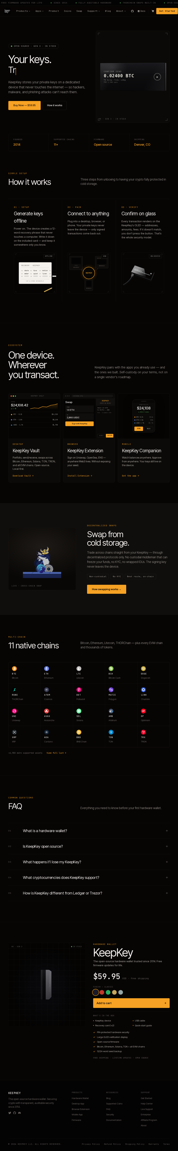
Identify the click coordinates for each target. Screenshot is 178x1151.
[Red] (101, 992)
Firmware (76, 1120)
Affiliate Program (149, 1120)
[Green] (108, 992)
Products (22, 11)
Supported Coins (114, 1103)
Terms (166, 1144)
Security (110, 1114)
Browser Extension (81, 1109)
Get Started (167, 11)
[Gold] (114, 992)
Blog (108, 11)
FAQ (108, 1109)
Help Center (147, 1103)
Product (54, 11)
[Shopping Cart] (153, 11)
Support (92, 11)
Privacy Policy (91, 1144)
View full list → (56, 753)
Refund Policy (112, 1144)
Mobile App (77, 1114)
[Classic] (95, 992)
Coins (67, 11)
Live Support (147, 1109)
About (119, 11)
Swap (79, 11)
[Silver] (120, 992)
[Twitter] (9, 1113)
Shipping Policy (135, 1144)
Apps (38, 11)
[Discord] (19, 1113)
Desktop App (78, 1103)
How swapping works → (106, 589)
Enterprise (146, 1114)
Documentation (114, 1120)
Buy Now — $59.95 (24, 105)
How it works (54, 105)
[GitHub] (132, 11)
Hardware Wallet (80, 1098)
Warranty (154, 1144)
